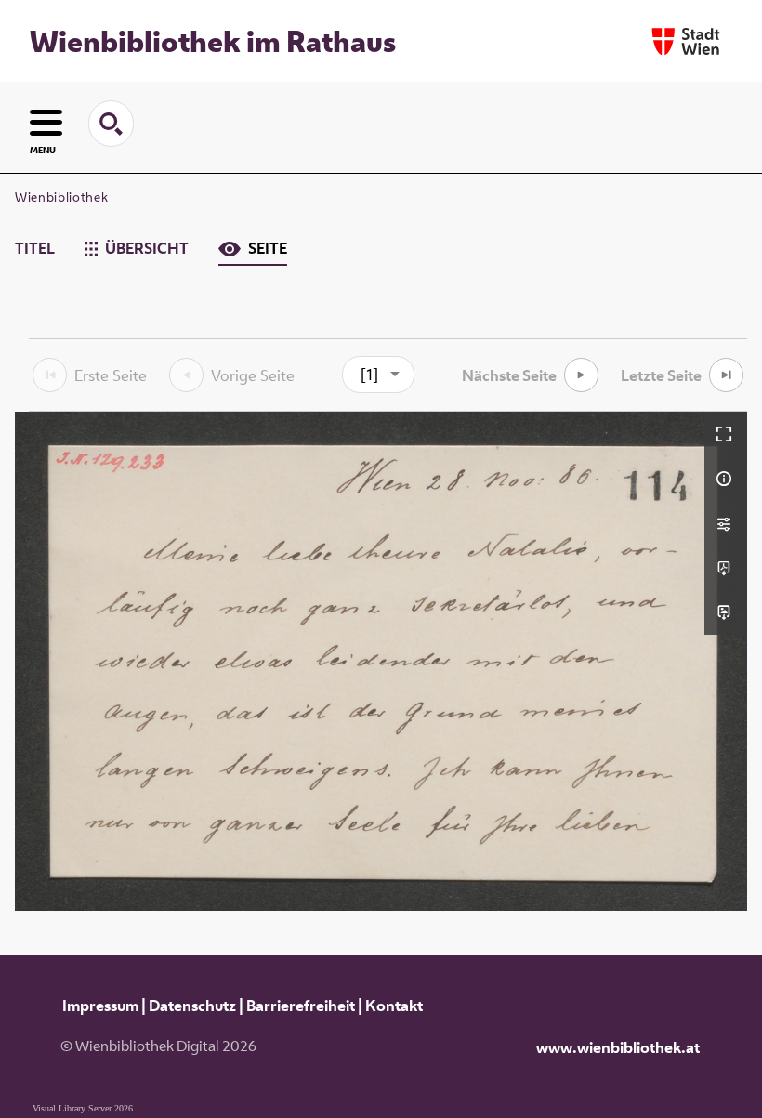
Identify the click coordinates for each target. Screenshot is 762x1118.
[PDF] (725, 568)
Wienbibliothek (61, 197)
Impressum (100, 1005)
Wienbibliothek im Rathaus (213, 40)
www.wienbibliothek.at (618, 1047)
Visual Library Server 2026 (83, 1108)
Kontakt (394, 1005)
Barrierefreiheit (300, 1005)
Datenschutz (192, 1005)
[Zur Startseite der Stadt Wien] (686, 41)
